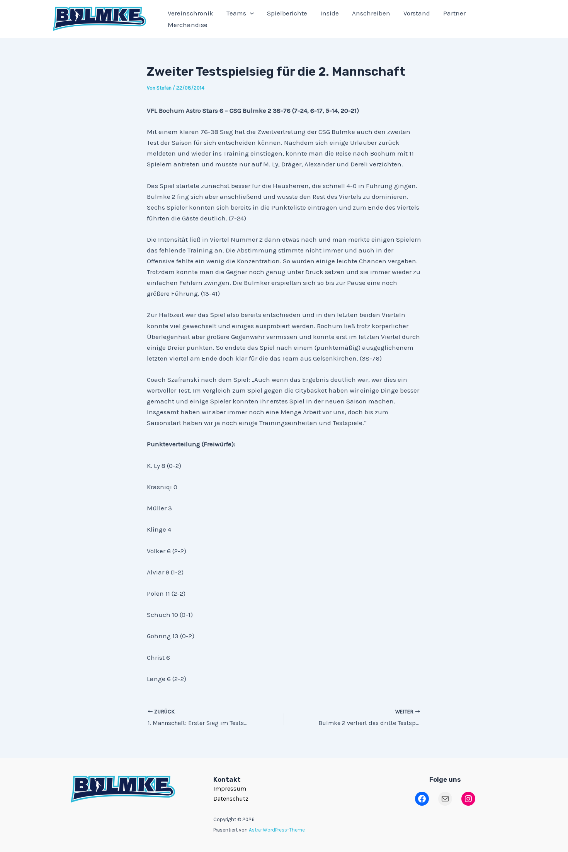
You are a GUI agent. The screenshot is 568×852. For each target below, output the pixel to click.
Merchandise (187, 25)
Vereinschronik (190, 13)
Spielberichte (287, 13)
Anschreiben (371, 13)
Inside (329, 13)
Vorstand (416, 13)
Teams (236, 13)
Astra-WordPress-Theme (277, 830)
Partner (454, 13)
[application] (250, 13)
